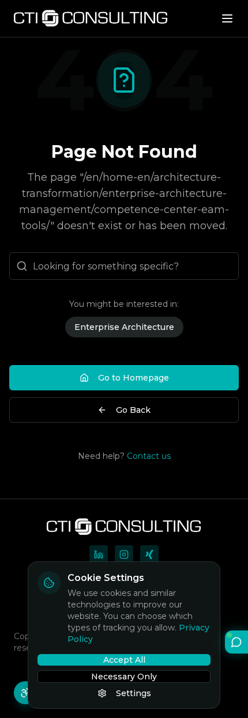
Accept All (124, 660)
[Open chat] (236, 642)
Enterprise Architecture (124, 327)
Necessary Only (124, 676)
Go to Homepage (133, 378)
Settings (133, 693)
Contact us (149, 456)
